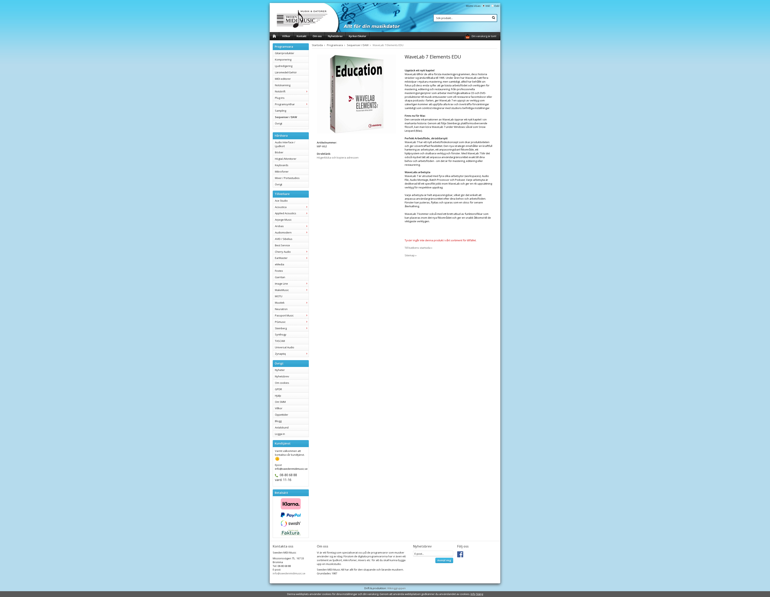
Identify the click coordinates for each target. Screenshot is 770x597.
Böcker (279, 152)
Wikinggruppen (396, 588)
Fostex (279, 271)
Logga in (280, 434)
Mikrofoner (282, 171)
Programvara (335, 45)
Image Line (281, 283)
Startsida (317, 45)
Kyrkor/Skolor (357, 36)
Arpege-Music (283, 219)
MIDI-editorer (283, 79)
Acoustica (281, 207)
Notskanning (282, 85)
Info (473, 594)
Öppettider (281, 414)
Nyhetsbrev (335, 36)
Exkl (496, 6)
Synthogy (280, 334)
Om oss (317, 36)
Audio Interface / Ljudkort (285, 144)
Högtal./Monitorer (285, 159)
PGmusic (280, 322)
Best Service (282, 245)
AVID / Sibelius (283, 239)
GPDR (278, 389)
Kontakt (301, 36)
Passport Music (284, 315)
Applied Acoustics (285, 213)
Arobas (279, 226)
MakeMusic (282, 290)
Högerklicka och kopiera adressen (338, 157)
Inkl (488, 6)
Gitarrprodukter (284, 53)
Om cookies (282, 383)
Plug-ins (280, 98)
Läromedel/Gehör (286, 72)
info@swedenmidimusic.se (289, 573)
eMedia (279, 264)
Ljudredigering (283, 66)
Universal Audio (284, 347)
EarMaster (281, 258)
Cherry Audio (283, 252)
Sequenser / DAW (286, 117)
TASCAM (280, 341)
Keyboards (281, 165)
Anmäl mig (444, 560)
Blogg (278, 421)
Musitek (280, 302)
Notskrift (280, 91)
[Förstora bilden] (356, 94)
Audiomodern (283, 232)
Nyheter (280, 370)
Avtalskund (282, 427)
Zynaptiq (280, 354)
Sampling (280, 110)
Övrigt (278, 123)
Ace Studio (281, 200)
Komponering (283, 59)
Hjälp (278, 395)
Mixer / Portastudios (287, 178)
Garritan (280, 277)
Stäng (479, 594)
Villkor (286, 36)
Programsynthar (285, 104)
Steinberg (281, 328)
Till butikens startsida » (418, 248)
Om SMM (280, 402)
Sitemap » (410, 255)
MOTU (278, 296)
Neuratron (281, 309)
